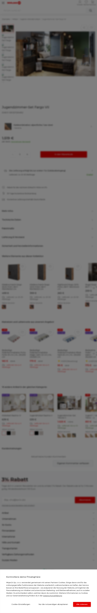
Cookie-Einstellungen (20, 604)
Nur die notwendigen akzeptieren (53, 604)
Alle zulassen (82, 604)
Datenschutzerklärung (52, 596)
